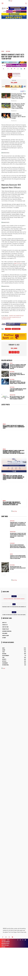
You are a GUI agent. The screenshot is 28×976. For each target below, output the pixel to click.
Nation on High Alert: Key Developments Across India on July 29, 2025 (17, 374)
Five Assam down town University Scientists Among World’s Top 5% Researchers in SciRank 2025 (12, 503)
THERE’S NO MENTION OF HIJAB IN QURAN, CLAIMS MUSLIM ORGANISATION (12, 317)
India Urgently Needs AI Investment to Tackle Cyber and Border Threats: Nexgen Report (17, 382)
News (11, 363)
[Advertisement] (14, 34)
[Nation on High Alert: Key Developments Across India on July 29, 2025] (5, 374)
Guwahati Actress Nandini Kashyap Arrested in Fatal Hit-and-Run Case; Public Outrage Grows (18, 557)
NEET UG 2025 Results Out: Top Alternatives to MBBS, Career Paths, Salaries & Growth (17, 398)
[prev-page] (2, 575)
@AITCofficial (18, 263)
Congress (8, 329)
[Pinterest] (14, 68)
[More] (24, 68)
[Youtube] (18, 352)
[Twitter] (11, 68)
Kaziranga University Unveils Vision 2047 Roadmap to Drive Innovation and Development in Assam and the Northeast (14, 452)
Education (12, 531)
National (8, 51)
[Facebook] (8, 68)
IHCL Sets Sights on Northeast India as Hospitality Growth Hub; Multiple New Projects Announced (17, 546)
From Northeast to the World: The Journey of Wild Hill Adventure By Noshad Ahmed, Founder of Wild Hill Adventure (18, 524)
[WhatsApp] (17, 68)
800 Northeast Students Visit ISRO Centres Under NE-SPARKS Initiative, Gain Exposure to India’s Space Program (18, 535)
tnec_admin (14, 82)
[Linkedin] (21, 68)
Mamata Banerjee (16, 329)
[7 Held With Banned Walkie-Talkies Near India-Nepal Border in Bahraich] (5, 389)
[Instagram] (12, 352)
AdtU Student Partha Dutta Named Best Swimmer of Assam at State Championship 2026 (14, 427)
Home (2, 51)
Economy (12, 543)
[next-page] (5, 575)
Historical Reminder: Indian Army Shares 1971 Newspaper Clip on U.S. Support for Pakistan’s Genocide (18, 366)
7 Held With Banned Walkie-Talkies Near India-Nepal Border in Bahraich (18, 390)
